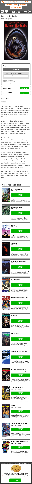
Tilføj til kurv (24, 88)
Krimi (15, 4)
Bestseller (9, 4)
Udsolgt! (16, 69)
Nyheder (5, 2)
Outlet (12, 2)
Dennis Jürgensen (6, 18)
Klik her (3, 475)
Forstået (15, 480)
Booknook (23, 4)
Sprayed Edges (16, 7)
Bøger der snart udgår (23, 2)
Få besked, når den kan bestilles (13, 73)
